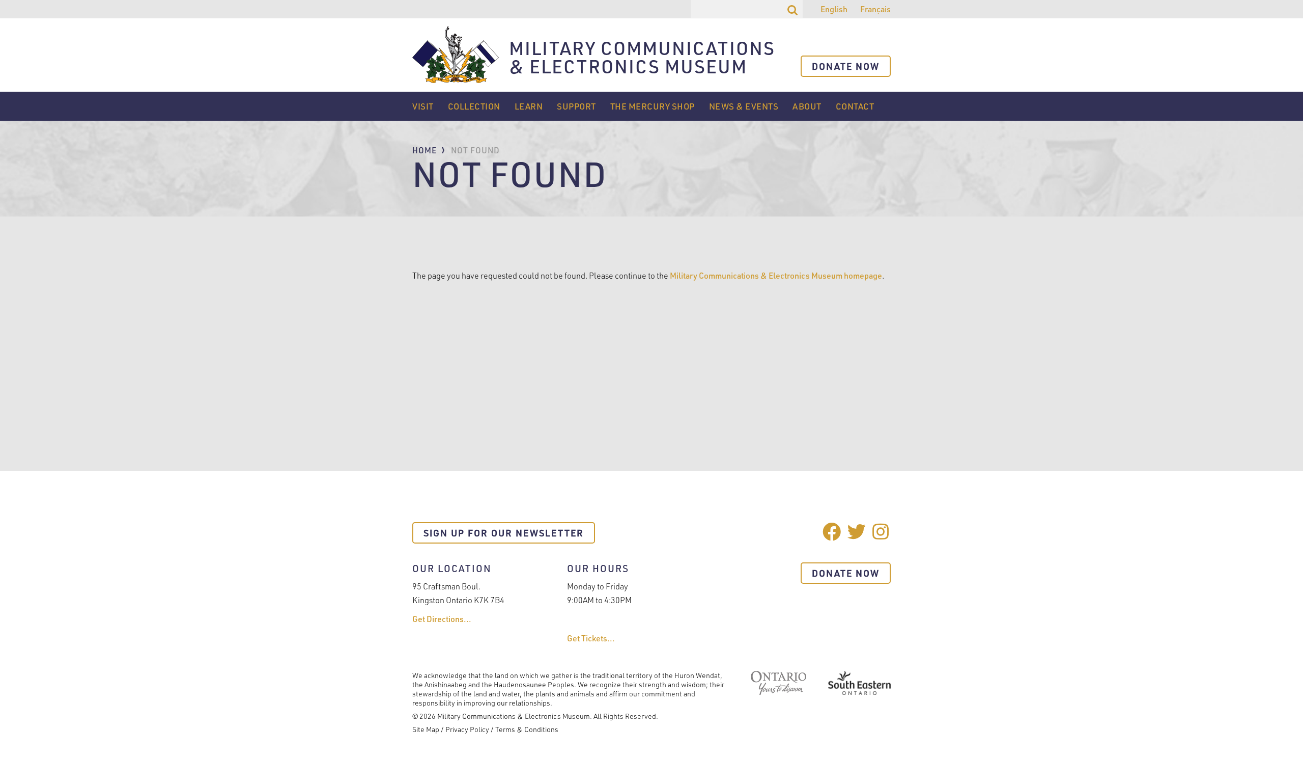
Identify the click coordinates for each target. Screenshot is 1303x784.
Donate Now (846, 66)
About (807, 106)
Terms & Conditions (526, 729)
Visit (423, 106)
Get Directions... (441, 619)
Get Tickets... (591, 638)
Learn (529, 106)
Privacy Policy (467, 729)
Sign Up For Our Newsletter (503, 532)
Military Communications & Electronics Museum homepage (776, 276)
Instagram (881, 531)
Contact (855, 106)
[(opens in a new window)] (778, 692)
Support (576, 106)
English (833, 9)
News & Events (744, 106)
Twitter (856, 531)
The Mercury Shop (652, 106)
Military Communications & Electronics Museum (642, 58)
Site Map (425, 729)
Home (424, 150)
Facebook (832, 531)
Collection (474, 106)
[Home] (455, 55)
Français (875, 9)
